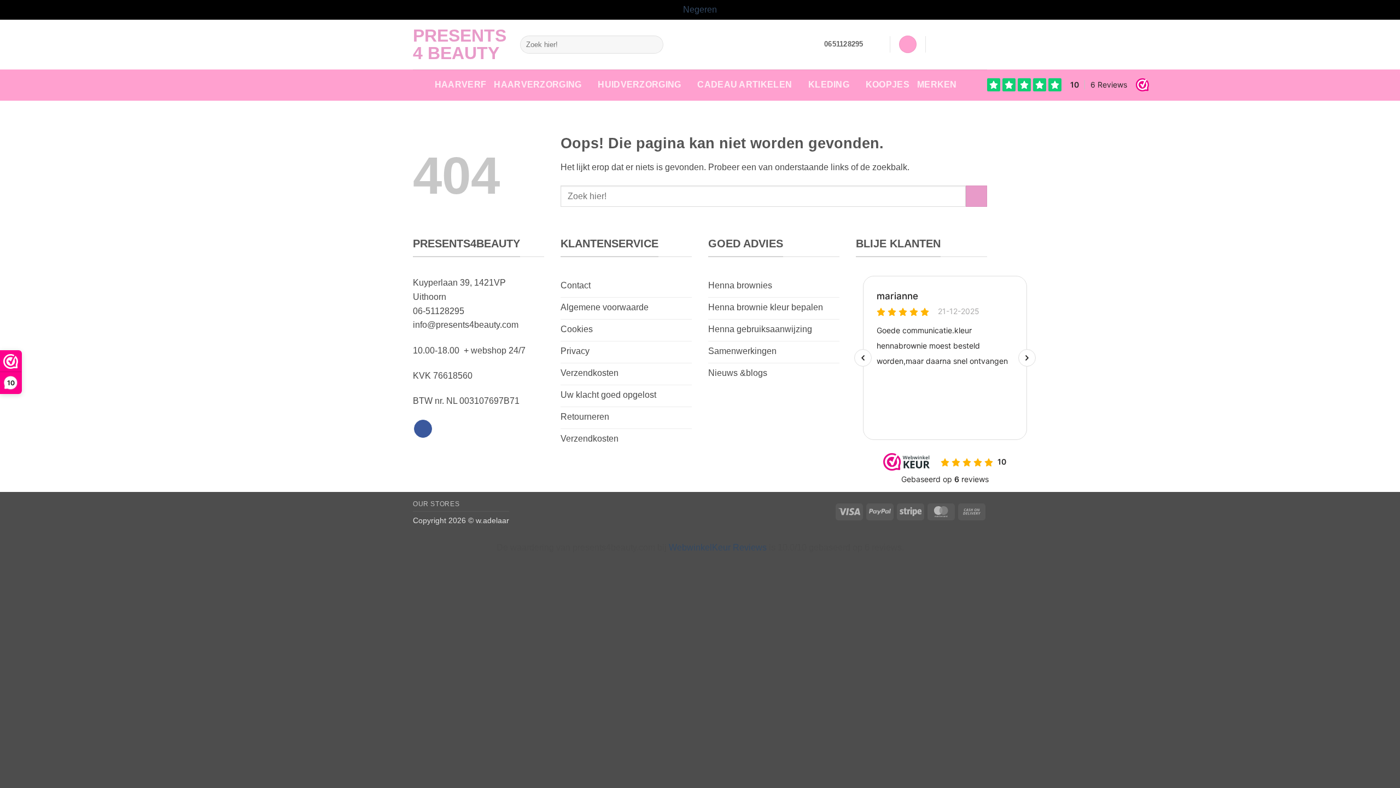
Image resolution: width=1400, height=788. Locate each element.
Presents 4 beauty (458, 44)
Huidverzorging (639, 84)
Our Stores (436, 504)
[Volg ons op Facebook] (937, 44)
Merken (937, 84)
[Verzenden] (653, 44)
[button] (876, 44)
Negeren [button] (700, 9)
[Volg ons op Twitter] (965, 44)
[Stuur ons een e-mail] (980, 44)
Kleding (828, 84)
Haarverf (461, 84)
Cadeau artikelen (744, 84)
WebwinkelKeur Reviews (718, 547)
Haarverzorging (537, 84)
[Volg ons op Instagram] (951, 44)
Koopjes (887, 84)
